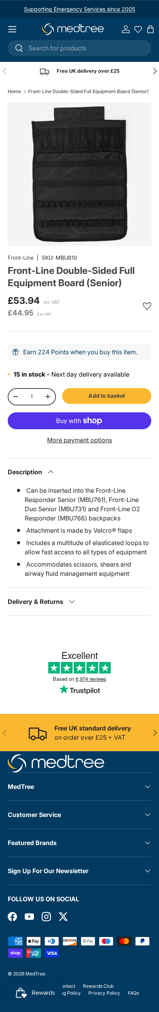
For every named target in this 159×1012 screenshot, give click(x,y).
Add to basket (106, 395)
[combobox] (79, 48)
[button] (150, 29)
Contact (66, 986)
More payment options (79, 440)
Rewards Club (98, 986)
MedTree (35, 974)
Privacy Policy (104, 993)
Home (14, 91)
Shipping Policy (64, 993)
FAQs (133, 993)
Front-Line (21, 257)
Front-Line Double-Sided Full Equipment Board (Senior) (88, 91)
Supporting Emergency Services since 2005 (79, 9)
